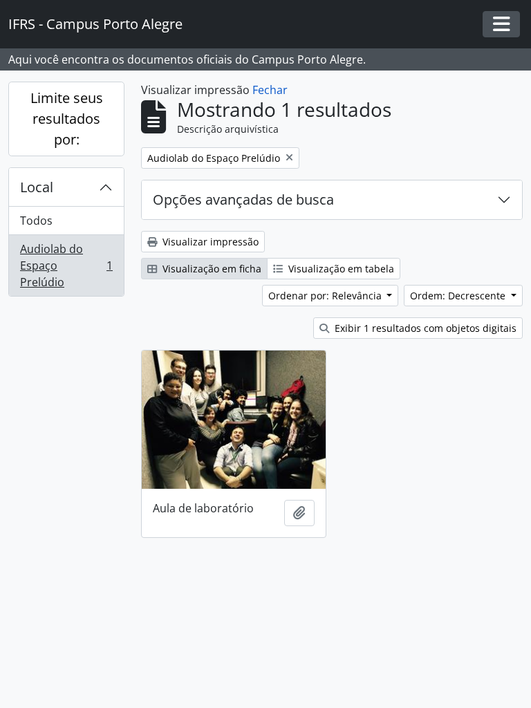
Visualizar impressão (209, 241)
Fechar (270, 89)
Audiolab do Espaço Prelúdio (66, 265)
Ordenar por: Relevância (326, 295)
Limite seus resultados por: (66, 118)
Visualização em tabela (340, 268)
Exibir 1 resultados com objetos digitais (424, 328)
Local (36, 187)
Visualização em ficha (210, 268)
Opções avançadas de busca (243, 199)
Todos (36, 220)
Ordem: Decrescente (459, 295)
